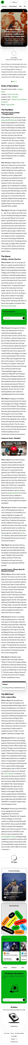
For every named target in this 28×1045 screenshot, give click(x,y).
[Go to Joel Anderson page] (5, 897)
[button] (14, 2)
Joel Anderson (11, 896)
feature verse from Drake (8, 306)
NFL (25, 6)
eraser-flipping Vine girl (8, 837)
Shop (22, 967)
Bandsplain (23, 959)
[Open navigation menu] (25, 2)
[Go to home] (2, 2)
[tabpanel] (14, 687)
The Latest (4, 6)
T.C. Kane (14, 57)
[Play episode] (17, 959)
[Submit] (24, 318)
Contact (5, 967)
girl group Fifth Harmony (8, 120)
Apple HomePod (14, 493)
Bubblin (14, 97)
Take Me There (14, 1026)
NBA (20, 6)
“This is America (9, 773)
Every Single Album (8, 958)
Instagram (13, 1039)
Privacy (12, 1033)
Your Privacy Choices (19, 1033)
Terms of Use (6, 1033)
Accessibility (14, 1036)
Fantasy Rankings (13, 6)
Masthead (14, 967)
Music (14, 26)
